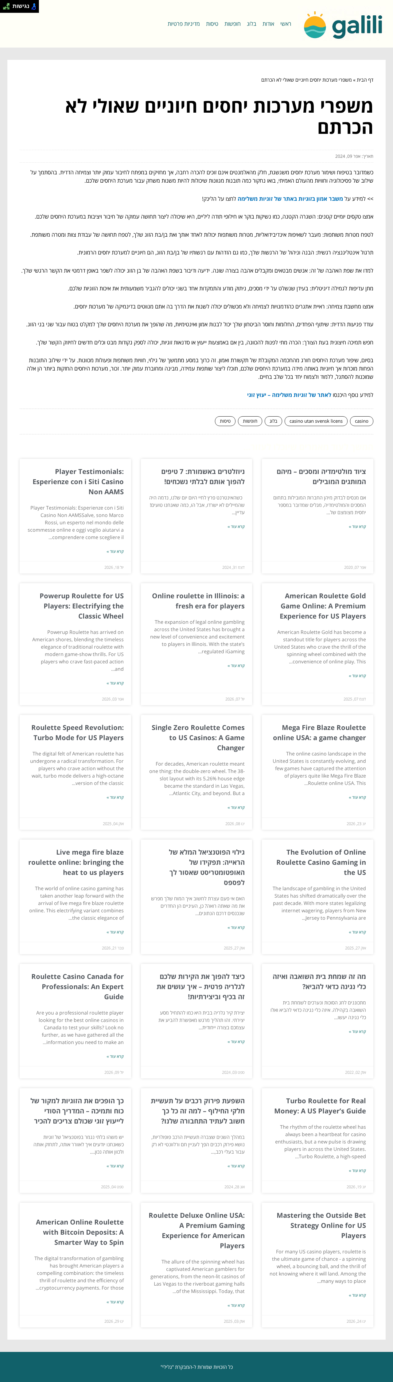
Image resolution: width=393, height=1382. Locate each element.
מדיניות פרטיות (184, 23)
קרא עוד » (357, 526)
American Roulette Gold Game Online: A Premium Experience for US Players (323, 605)
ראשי (285, 23)
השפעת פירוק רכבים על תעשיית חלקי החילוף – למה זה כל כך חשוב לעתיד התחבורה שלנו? (198, 1110)
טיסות (212, 23)
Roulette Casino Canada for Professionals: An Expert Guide (77, 986)
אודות (268, 23)
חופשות (232, 23)
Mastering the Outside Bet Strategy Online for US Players (321, 1225)
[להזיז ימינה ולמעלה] (8, 4)
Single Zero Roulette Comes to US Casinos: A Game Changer (198, 737)
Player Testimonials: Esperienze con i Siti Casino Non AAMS (78, 481)
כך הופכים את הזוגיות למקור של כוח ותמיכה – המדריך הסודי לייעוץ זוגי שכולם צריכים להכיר (77, 1110)
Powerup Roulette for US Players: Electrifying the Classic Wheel (82, 605)
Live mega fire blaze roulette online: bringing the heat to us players (76, 862)
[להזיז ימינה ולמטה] (8, 8)
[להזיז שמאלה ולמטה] (4, 8)
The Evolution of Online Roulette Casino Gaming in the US (321, 862)
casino (361, 421)
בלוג (251, 23)
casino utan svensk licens (316, 421)
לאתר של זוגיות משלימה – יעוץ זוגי (289, 394)
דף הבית (365, 79)
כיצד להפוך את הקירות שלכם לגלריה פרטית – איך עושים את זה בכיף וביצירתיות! (201, 986)
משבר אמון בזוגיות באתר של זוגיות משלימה (290, 198)
